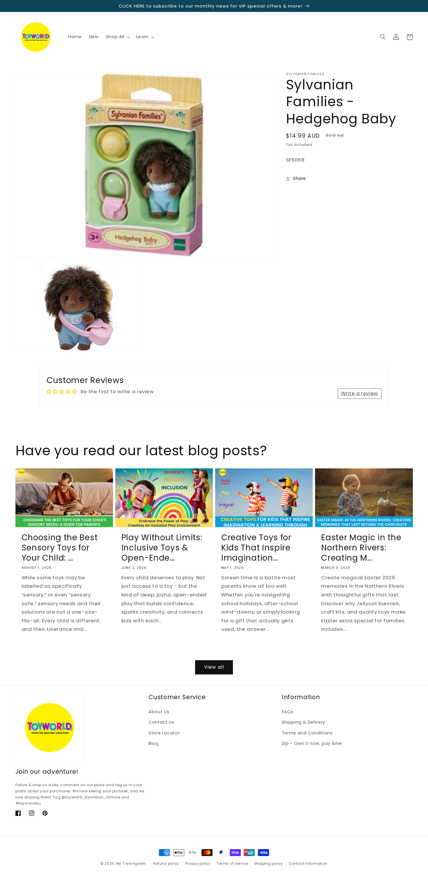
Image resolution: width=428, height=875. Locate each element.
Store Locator (164, 733)
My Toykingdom (131, 863)
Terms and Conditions (307, 733)
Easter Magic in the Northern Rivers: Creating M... (361, 547)
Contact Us (161, 722)
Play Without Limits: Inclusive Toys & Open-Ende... (161, 547)
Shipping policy (268, 863)
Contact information (308, 863)
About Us (158, 712)
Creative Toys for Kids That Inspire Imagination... (256, 547)
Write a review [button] (359, 393)
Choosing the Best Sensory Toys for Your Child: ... (60, 547)
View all (214, 667)
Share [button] (299, 178)
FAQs (287, 712)
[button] (117, 37)
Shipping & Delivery (303, 722)
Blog (153, 743)
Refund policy (166, 863)
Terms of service (232, 863)
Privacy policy (198, 863)
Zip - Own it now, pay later (312, 743)
